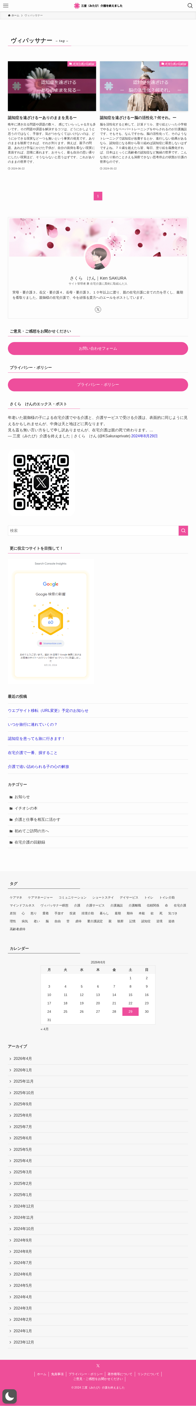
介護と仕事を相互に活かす (37, 819)
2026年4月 (23, 1059)
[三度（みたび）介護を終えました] (98, 5)
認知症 (146, 921)
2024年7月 (23, 1263)
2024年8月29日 (144, 436)
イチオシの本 (26, 808)
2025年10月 (24, 1093)
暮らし (104, 913)
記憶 (132, 921)
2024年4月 (23, 1297)
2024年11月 (24, 1217)
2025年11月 (24, 1081)
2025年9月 (23, 1104)
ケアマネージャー (40, 897)
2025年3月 (23, 1172)
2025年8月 (23, 1115)
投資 (73, 913)
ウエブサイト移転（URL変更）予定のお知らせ (48, 711)
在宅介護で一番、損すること (33, 753)
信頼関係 (153, 905)
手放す (59, 913)
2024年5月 (23, 1285)
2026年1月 (23, 1070)
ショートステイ (103, 897)
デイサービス (129, 897)
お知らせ (22, 797)
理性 (13, 921)
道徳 (171, 921)
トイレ (148, 897)
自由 (57, 921)
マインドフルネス (22, 905)
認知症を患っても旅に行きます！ (36, 739)
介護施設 (116, 905)
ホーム (41, 1374)
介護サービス (95, 905)
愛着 (46, 913)
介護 (77, 905)
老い (37, 921)
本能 (142, 913)
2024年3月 (23, 1308)
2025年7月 (23, 1127)
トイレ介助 (167, 897)
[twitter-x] (98, 309)
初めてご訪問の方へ (32, 831)
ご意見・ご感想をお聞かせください (98, 1379)
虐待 (78, 921)
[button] (9, 1396)
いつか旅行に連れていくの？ (33, 724)
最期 (118, 913)
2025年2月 (23, 1183)
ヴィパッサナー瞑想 (54, 905)
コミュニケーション (73, 897)
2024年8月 (23, 1251)
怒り (34, 913)
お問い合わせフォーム (98, 348)
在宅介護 (180, 905)
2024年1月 (23, 1331)
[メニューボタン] (5, 5)
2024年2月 (23, 1319)
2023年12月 (24, 1342)
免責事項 (57, 1374)
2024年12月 (24, 1206)
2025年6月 (23, 1138)
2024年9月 (23, 1240)
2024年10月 (24, 1229)
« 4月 (45, 1029)
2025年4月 (23, 1161)
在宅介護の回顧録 (30, 842)
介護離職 (135, 905)
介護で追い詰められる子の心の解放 (38, 767)
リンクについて (148, 1374)
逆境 (159, 921)
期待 (130, 913)
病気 (25, 921)
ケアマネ (16, 897)
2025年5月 (23, 1149)
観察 (120, 921)
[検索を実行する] (183, 531)
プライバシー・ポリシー (98, 384)
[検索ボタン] (190, 5)
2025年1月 (23, 1195)
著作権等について (120, 1374)
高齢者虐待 (17, 929)
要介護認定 (95, 921)
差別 (13, 913)
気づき (173, 913)
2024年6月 (23, 1274)
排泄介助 (88, 913)
